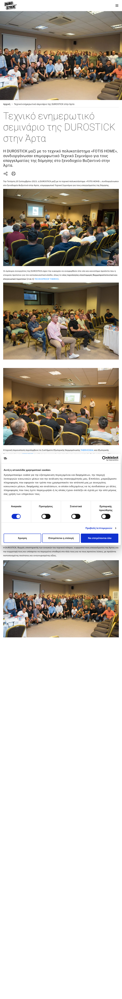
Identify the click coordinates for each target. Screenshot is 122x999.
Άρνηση (22, 538)
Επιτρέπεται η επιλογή (61, 538)
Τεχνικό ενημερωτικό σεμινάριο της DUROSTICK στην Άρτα (44, 104)
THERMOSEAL (87, 450)
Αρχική (6, 104)
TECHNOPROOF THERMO (47, 279)
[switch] (46, 516)
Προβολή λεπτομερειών (98, 528)
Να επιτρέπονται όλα (99, 538)
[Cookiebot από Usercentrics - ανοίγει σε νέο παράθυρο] (104, 458)
